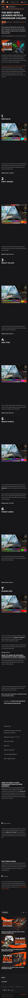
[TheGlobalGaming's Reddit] (13, 990)
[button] (24, 2)
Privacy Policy (4, 986)
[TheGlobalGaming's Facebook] (2, 990)
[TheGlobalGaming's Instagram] (7, 990)
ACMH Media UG (23, 994)
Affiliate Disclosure (19, 986)
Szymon (23, 22)
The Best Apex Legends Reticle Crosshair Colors (13, 8)
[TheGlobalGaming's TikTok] (11, 990)
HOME (3, 6)
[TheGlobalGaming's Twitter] (9, 990)
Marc (11, 22)
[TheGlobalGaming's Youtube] (4, 990)
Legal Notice (11, 986)
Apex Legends (12, 6)
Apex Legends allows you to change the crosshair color (13, 66)
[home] (3, 2)
